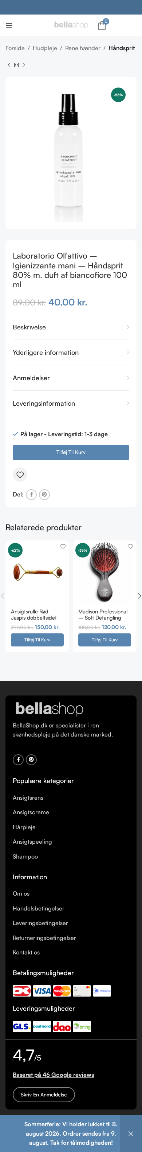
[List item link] (71, 798)
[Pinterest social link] (44, 494)
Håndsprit (122, 48)
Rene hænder (82, 48)
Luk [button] (131, 1133)
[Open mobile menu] (9, 25)
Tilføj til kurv (71, 452)
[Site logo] (71, 24)
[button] (37, 639)
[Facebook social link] (31, 494)
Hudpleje (45, 48)
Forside (15, 48)
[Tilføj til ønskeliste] (20, 474)
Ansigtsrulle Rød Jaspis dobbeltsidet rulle (34, 617)
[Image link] (49, 709)
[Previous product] (9, 65)
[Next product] (23, 65)
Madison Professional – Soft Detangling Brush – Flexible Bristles (102, 620)
